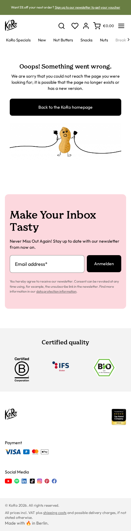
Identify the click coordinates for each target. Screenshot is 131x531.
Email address (31, 264)
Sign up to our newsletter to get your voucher (87, 7)
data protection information (56, 291)
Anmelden (104, 263)
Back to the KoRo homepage (65, 107)
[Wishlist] (75, 26)
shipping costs (54, 512)
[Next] (128, 39)
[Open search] (61, 26)
